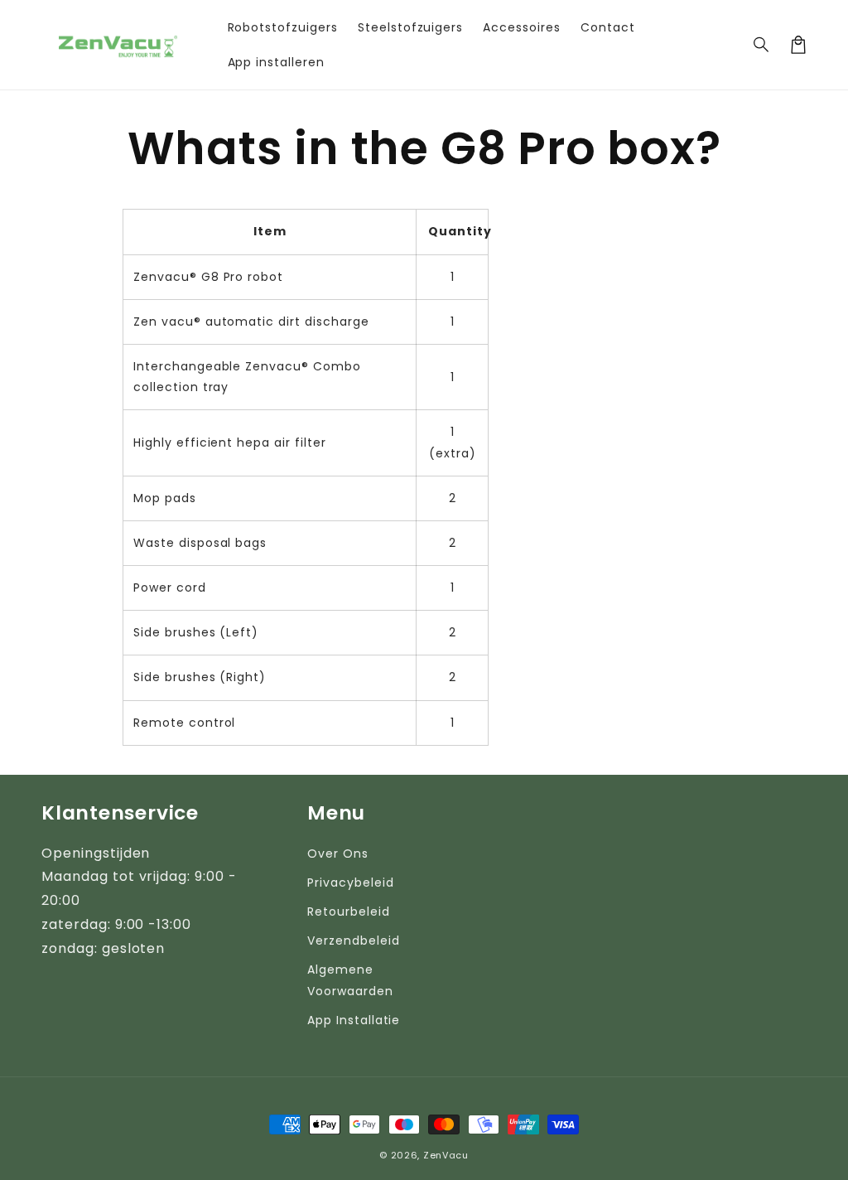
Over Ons (338, 853)
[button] (762, 45)
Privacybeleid (350, 882)
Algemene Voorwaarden (350, 980)
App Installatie (353, 1020)
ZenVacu (446, 1155)
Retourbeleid (348, 911)
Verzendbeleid (353, 940)
